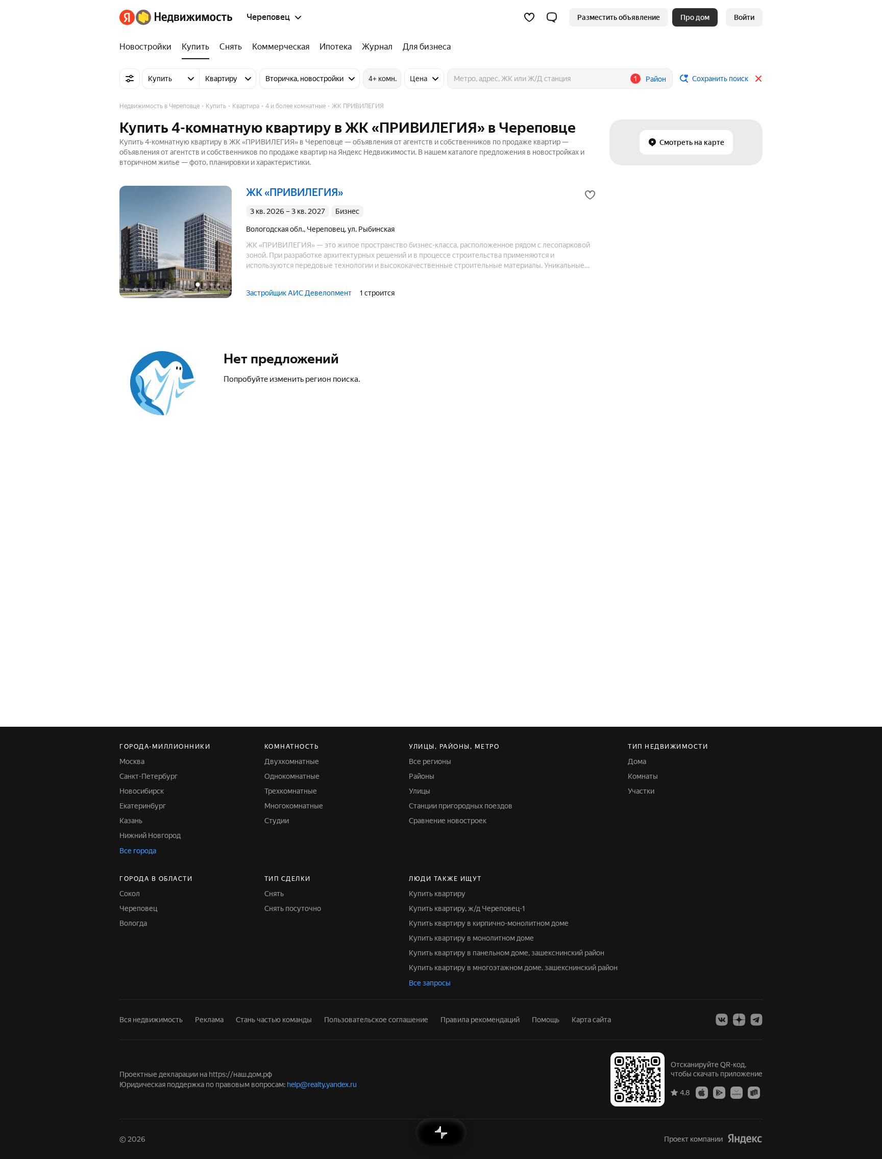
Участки (641, 791)
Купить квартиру (437, 894)
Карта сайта (591, 1020)
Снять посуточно (292, 908)
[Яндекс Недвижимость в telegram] (756, 1020)
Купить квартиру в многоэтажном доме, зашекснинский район (513, 968)
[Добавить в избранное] (590, 195)
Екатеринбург (142, 806)
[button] (552, 17)
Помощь (545, 1020)
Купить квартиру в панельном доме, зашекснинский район (506, 953)
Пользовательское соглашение (376, 1020)
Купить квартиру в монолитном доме (471, 938)
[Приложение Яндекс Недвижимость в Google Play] (719, 1092)
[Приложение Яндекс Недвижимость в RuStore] (754, 1092)
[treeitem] (148, 47)
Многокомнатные (293, 806)
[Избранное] (529, 17)
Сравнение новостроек (447, 821)
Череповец (138, 908)
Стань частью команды (274, 1020)
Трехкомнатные (290, 791)
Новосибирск (141, 791)
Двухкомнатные (291, 761)
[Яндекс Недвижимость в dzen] (739, 1020)
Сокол (129, 894)
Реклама (209, 1020)
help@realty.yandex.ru (322, 1084)
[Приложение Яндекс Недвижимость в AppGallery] (736, 1092)
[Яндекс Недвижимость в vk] (722, 1020)
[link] (744, 17)
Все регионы (430, 761)
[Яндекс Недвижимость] (175, 17)
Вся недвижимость (151, 1020)
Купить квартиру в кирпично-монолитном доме (489, 923)
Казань (130, 821)
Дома (637, 761)
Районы (421, 776)
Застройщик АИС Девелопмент (299, 293)
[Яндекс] (745, 1139)
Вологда (133, 923)
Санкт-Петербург (148, 776)
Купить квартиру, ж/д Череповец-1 (467, 908)
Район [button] (656, 79)
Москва (131, 761)
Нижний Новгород (150, 835)
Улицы (419, 791)
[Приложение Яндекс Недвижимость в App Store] (702, 1092)
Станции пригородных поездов (460, 806)
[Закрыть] (758, 79)
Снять (274, 894)
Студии (276, 821)
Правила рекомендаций (480, 1020)
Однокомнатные (292, 776)
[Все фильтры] (129, 78)
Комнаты (643, 776)
